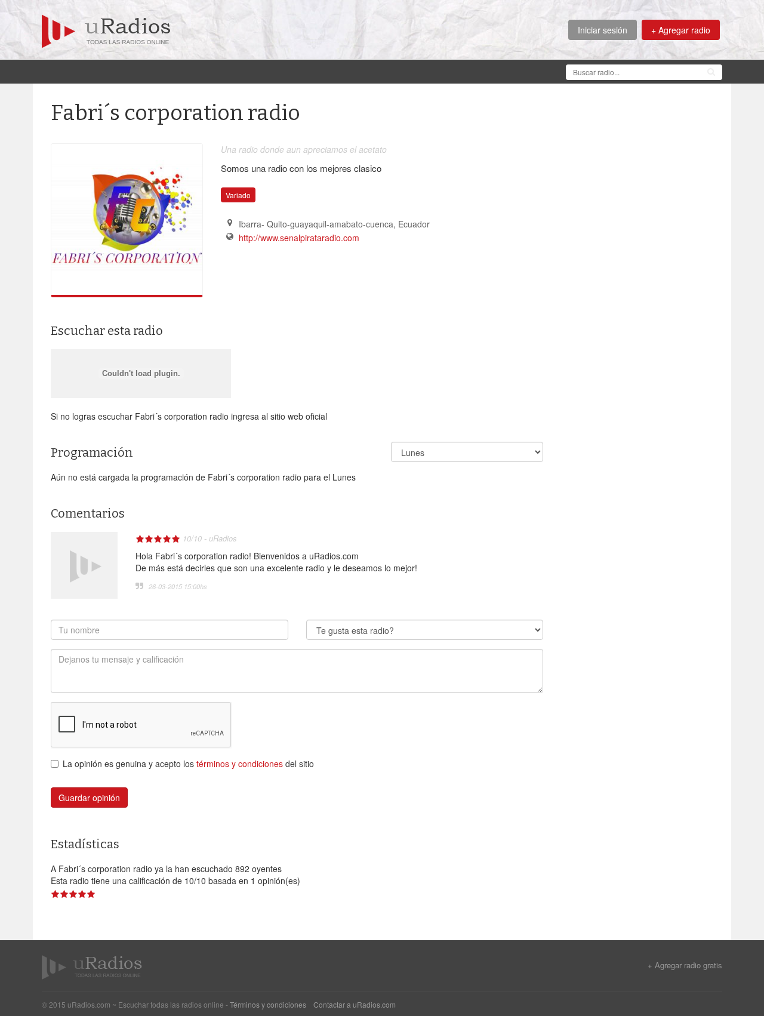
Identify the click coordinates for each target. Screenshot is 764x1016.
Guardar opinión (89, 797)
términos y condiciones (239, 763)
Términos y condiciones (268, 1004)
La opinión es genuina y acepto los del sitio (188, 763)
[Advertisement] (259, 70)
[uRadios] (106, 30)
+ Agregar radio (680, 30)
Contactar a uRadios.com (354, 1004)
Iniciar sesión (602, 30)
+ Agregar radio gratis (685, 965)
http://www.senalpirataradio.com (299, 238)
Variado (238, 195)
